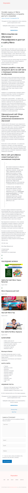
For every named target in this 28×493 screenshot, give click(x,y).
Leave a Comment (5, 18)
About (8, 479)
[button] (26, 3)
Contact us (22, 479)
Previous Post (14, 409)
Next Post (14, 412)
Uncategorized (13, 18)
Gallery (12, 479)
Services (16, 479)
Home (4, 479)
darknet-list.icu (14, 30)
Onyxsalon (6, 3)
